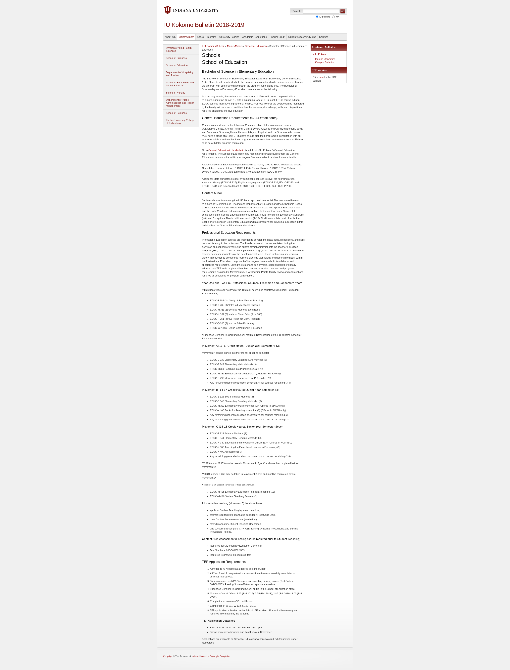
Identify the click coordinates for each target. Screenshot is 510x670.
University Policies (229, 37)
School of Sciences (176, 113)
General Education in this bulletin (226, 150)
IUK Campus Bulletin (213, 46)
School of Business (176, 58)
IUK (336, 17)
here (321, 77)
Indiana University (200, 656)
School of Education (177, 65)
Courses (323, 37)
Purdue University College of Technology (180, 122)
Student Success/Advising (302, 37)
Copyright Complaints (220, 656)
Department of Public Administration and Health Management (180, 103)
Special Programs (206, 37)
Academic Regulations (254, 37)
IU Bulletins (324, 17)
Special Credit (277, 37)
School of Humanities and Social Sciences (180, 84)
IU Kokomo (321, 54)
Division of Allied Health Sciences (179, 49)
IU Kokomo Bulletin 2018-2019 (204, 24)
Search (296, 11)
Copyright (168, 656)
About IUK (170, 37)
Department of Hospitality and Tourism (179, 74)
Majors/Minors (186, 37)
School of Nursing (175, 92)
